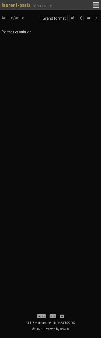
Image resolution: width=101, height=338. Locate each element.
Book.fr (64, 329)
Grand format (54, 18)
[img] (72, 18)
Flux (52, 316)
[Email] (62, 316)
